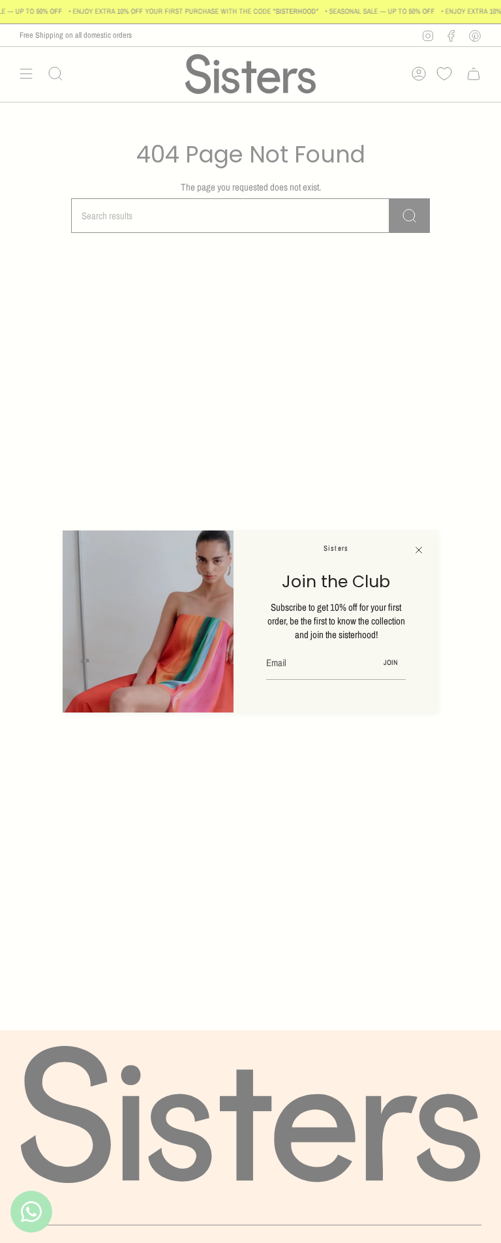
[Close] (418, 550)
